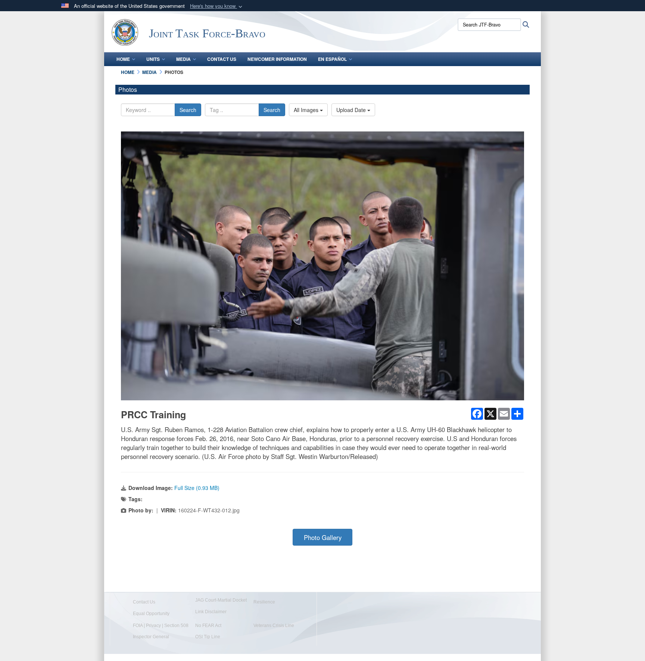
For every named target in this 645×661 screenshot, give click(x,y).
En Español (332, 59)
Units (153, 59)
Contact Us (221, 59)
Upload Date (351, 110)
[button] (217, 6)
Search (188, 110)
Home (123, 59)
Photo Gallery (323, 537)
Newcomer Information (277, 59)
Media (183, 59)
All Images (307, 110)
